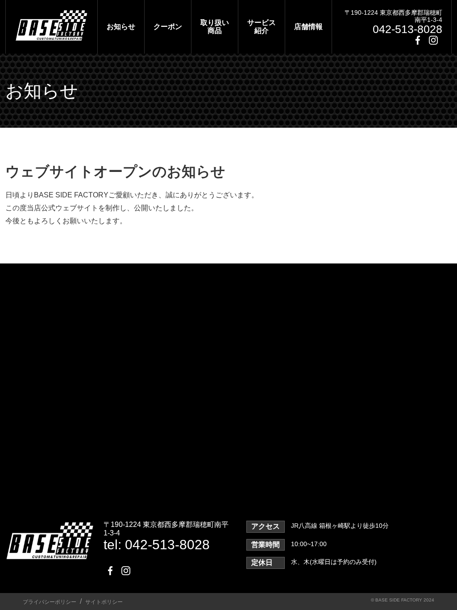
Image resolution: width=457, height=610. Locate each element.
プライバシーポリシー (49, 602)
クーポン (168, 26)
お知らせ (121, 26)
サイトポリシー (104, 602)
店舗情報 (308, 26)
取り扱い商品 (214, 26)
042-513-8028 (407, 29)
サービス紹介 (261, 26)
